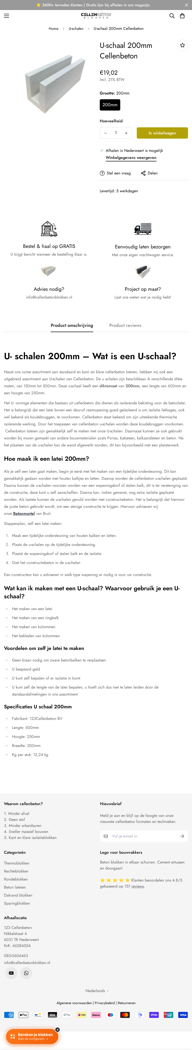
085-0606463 (16, 956)
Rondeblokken (16, 879)
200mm (110, 105)
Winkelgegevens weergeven (131, 157)
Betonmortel (24, 513)
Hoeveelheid (111, 121)
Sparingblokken (17, 903)
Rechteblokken (16, 871)
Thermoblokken (16, 863)
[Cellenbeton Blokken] (96, 16)
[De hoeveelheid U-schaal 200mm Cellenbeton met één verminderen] (105, 133)
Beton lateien (15, 887)
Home (53, 28)
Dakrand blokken (18, 895)
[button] (182, 16)
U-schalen (76, 28)
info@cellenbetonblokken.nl (27, 963)
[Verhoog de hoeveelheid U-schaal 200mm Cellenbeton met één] (126, 133)
